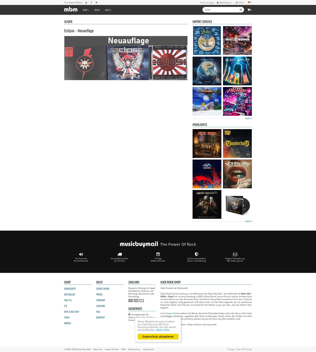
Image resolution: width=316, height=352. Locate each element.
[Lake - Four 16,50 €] (207, 40)
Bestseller (69, 294)
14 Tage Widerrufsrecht (158, 259)
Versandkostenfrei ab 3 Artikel (119, 259)
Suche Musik (102, 288)
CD (65, 306)
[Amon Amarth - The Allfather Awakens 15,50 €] (207, 204)
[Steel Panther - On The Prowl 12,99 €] (237, 101)
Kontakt (100, 317)
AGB (123, 349)
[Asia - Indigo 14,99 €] (207, 174)
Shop (85, 10)
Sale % (68, 300)
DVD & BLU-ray (71, 311)
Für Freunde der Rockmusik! (81, 259)
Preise (99, 294)
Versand (100, 300)
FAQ (98, 311)
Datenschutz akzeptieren (158, 336)
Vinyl (67, 317)
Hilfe (107, 10)
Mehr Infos (162, 329)
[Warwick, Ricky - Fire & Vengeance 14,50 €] (237, 204)
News (97, 10)
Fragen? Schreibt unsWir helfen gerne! (235, 259)
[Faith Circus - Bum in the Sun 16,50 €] (207, 101)
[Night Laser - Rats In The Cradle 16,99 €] (207, 143)
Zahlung (100, 306)
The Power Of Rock (73, 2)
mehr (248, 118)
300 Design (246, 349)
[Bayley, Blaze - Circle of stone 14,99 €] (237, 71)
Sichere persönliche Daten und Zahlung (196, 259)
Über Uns (97, 349)
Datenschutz (134, 349)
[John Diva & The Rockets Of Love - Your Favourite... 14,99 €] (237, 174)
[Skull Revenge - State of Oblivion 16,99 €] (237, 40)
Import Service (173, 313)
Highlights (70, 288)
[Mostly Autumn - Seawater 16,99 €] (207, 71)
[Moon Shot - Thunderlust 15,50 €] (237, 143)
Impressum (148, 349)
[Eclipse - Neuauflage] (126, 58)
